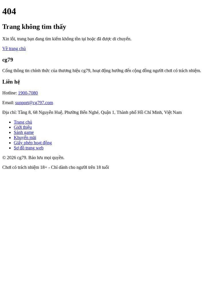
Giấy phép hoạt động (33, 142)
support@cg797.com (34, 102)
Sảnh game (24, 132)
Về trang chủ (14, 48)
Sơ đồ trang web (29, 147)
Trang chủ (23, 122)
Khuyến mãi (25, 137)
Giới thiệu (23, 127)
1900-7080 (28, 92)
